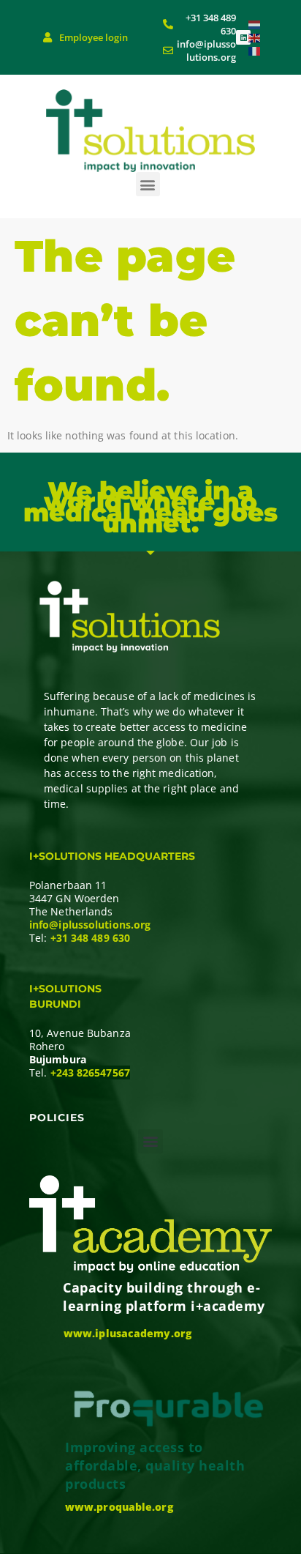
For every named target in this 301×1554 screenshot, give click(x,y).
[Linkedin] (243, 37)
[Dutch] (255, 24)
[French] (255, 50)
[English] (255, 37)
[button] (148, 184)
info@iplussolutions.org (89, 925)
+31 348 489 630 (90, 938)
